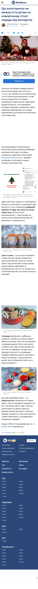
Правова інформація (8, 448)
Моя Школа (23, 461)
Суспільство (6, 469)
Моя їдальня (24, 24)
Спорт (21, 465)
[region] (19, 131)
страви (4, 94)
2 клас (21, 481)
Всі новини (23, 469)
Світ (3, 465)
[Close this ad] (36, 578)
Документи (22, 451)
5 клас (4, 487)
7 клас (4, 490)
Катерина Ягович (12, 24)
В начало (31, 440)
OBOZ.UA (5, 461)
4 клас (21, 484)
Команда (21, 445)
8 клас (21, 490)
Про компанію (6, 445)
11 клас (4, 496)
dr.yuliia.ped (7, 157)
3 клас (4, 484)
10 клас (21, 493)
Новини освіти (7, 472)
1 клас (4, 481)
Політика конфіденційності (27, 448)
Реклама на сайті (7, 451)
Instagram (18, 157)
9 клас (4, 493)
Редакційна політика (8, 454)
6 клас (21, 487)
